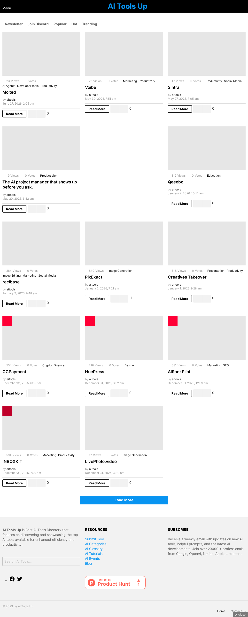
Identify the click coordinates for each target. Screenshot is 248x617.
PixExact (93, 277)
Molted (9, 92)
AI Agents (8, 86)
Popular (60, 24)
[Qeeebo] (207, 148)
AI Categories (95, 544)
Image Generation (120, 270)
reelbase (11, 282)
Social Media (233, 81)
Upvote (32, 114)
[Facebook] (12, 580)
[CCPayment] (41, 338)
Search (75, 562)
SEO (226, 365)
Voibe (90, 87)
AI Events (92, 558)
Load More (124, 500)
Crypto (47, 365)
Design (129, 365)
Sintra (173, 87)
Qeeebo (175, 182)
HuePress (94, 371)
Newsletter (14, 24)
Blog (88, 563)
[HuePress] (124, 338)
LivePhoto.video (101, 461)
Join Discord (38, 24)
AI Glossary (94, 549)
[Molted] (41, 54)
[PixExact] (124, 243)
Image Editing (11, 275)
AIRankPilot (179, 371)
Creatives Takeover (187, 277)
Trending (89, 24)
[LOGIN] (244, 6)
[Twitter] (20, 580)
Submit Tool (94, 539)
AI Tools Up (127, 6)
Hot (74, 24)
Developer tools (28, 86)
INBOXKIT (12, 461)
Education (214, 175)
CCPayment (14, 371)
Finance (59, 365)
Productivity (48, 86)
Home (221, 611)
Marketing (130, 81)
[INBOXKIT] (41, 428)
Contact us (238, 611)
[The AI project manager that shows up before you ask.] (41, 148)
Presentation (216, 270)
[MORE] (76, 114)
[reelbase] (41, 243)
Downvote (41, 114)
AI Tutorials (93, 553)
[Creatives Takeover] (207, 243)
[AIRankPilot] (207, 338)
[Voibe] (124, 54)
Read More (14, 114)
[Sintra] (207, 54)
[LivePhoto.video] (124, 428)
